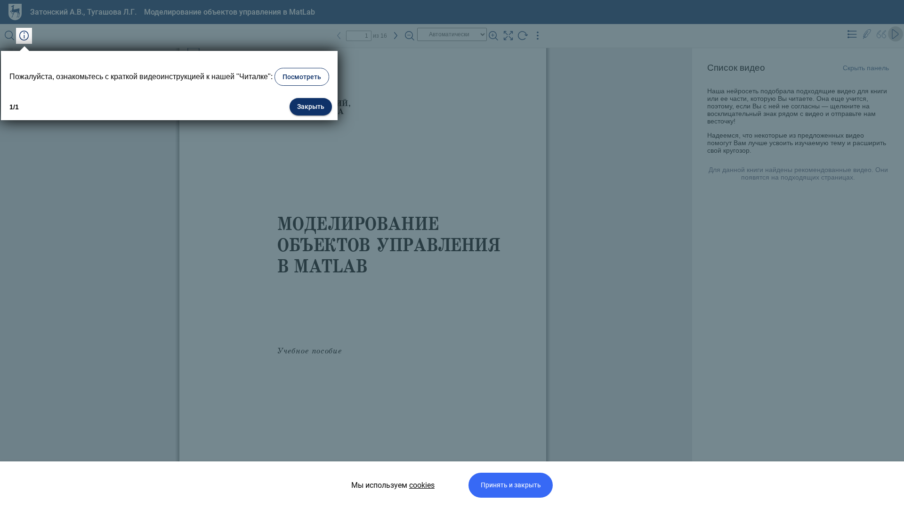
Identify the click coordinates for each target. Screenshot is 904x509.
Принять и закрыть (511, 485)
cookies (422, 485)
